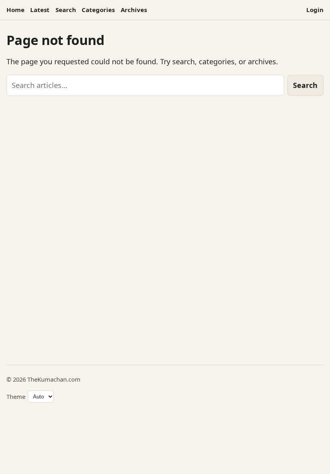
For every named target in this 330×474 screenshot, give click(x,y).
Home (15, 10)
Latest (40, 10)
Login (315, 10)
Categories (98, 10)
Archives (134, 10)
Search (66, 10)
